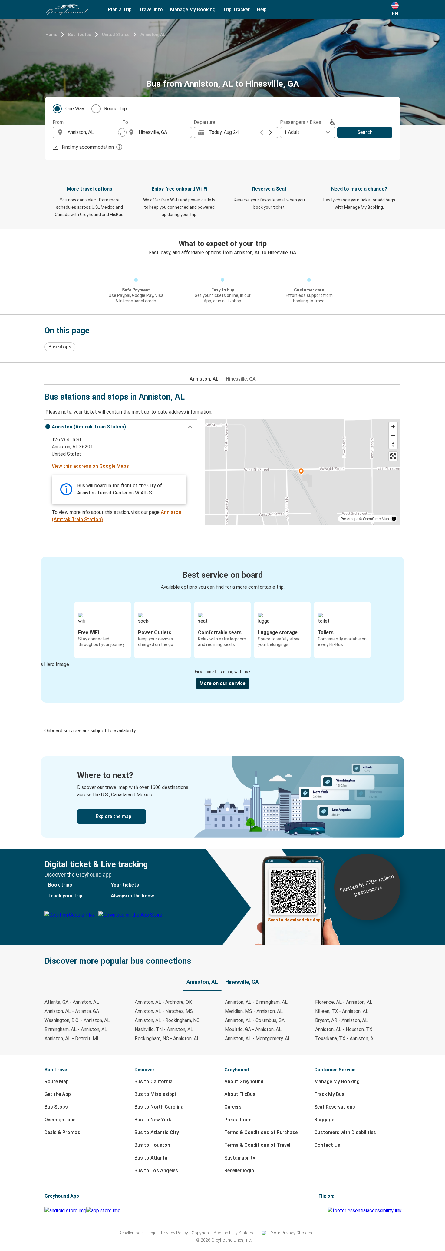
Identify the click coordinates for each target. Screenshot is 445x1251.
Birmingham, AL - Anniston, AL (75, 1029)
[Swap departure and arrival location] (122, 132)
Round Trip (115, 108)
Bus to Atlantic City (156, 1132)
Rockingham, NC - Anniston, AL (167, 1038)
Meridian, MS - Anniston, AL (254, 1011)
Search (365, 132)
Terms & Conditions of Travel (257, 1145)
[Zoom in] (393, 426)
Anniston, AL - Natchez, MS (164, 1011)
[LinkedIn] (325, 1210)
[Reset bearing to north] (393, 444)
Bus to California (153, 1081)
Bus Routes (79, 34)
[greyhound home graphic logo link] (67, 9)
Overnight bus (60, 1120)
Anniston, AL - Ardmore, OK (163, 1002)
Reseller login (239, 1170)
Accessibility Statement (236, 1232)
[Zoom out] (393, 435)
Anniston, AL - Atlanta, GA (71, 1011)
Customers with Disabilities (345, 1132)
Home (51, 34)
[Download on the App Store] (103, 1210)
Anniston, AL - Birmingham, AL (256, 1002)
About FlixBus (239, 1094)
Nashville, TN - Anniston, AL (164, 1029)
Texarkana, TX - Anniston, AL (345, 1038)
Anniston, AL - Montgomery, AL (258, 1038)
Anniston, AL (152, 34)
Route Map (56, 1081)
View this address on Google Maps (90, 466)
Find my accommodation (88, 147)
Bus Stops (56, 1107)
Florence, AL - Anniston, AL (343, 1002)
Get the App (57, 1094)
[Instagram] (321, 1210)
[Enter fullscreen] (393, 456)
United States (116, 34)
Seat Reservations (334, 1107)
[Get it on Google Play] (65, 1210)
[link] (222, 797)
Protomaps (349, 518)
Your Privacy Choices (291, 1232)
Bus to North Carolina (158, 1107)
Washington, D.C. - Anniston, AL (77, 1020)
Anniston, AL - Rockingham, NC (167, 1020)
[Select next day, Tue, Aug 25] (270, 132)
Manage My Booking (337, 1081)
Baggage (324, 1120)
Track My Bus (329, 1094)
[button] (120, 427)
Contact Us (327, 1145)
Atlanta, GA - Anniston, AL (71, 1002)
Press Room (238, 1120)
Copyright (201, 1232)
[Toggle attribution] (393, 518)
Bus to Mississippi (155, 1094)
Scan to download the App (294, 919)
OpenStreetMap (376, 518)
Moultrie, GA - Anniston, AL (253, 1029)
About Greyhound (243, 1081)
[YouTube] (323, 1210)
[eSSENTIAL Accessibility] (366, 1210)
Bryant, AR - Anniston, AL (341, 1020)
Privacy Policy (174, 1232)
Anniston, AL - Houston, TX (343, 1029)
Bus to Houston (152, 1145)
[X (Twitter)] (327, 1210)
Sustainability (239, 1158)
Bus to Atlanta (150, 1158)
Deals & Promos (62, 1132)
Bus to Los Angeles (156, 1170)
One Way (74, 108)
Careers (233, 1107)
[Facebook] (319, 1210)
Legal (152, 1232)
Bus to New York (152, 1120)
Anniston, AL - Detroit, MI (71, 1038)
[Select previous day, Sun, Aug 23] (261, 132)
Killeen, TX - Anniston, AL (341, 1011)
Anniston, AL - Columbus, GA (255, 1020)
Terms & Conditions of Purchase (261, 1132)
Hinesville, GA (241, 379)
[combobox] (93, 132)
